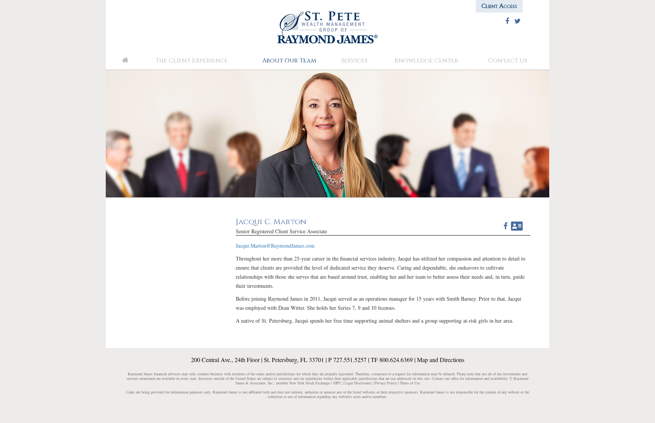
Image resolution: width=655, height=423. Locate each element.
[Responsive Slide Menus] (327, 26)
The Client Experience (191, 60)
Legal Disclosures (358, 383)
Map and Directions (440, 360)
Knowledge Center (426, 60)
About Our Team (289, 60)
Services (354, 60)
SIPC (337, 383)
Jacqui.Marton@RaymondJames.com (275, 245)
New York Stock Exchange (309, 383)
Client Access (499, 6)
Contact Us (507, 60)
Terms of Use (410, 383)
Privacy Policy (386, 383)
